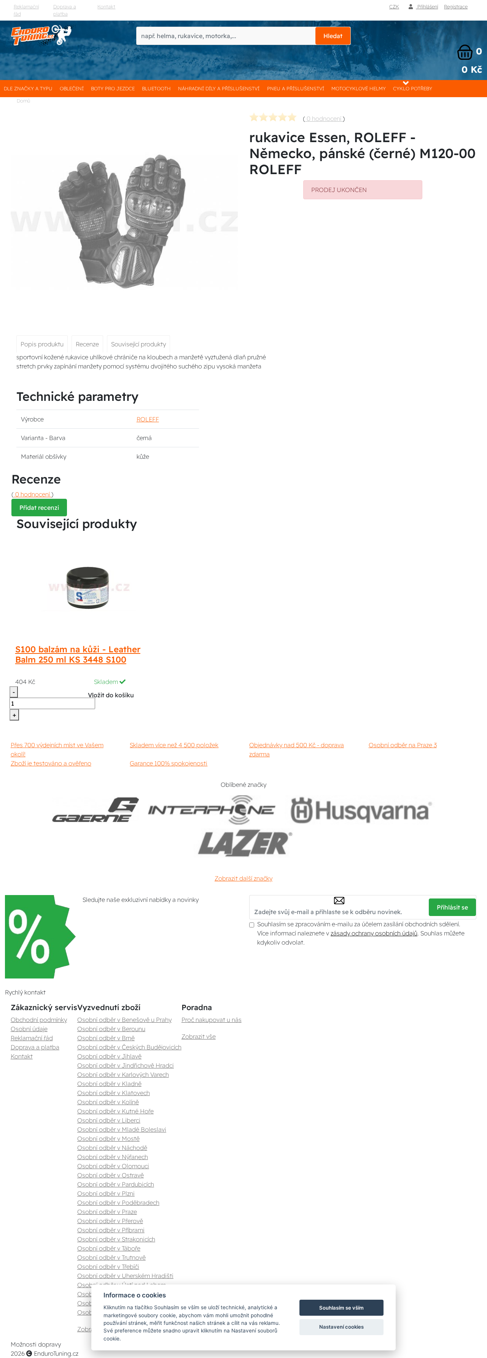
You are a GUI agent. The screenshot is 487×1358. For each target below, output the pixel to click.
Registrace (456, 6)
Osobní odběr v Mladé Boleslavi (121, 1129)
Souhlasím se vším (341, 1308)
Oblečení (72, 88)
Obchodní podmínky (39, 1019)
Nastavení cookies (341, 1327)
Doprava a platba (64, 10)
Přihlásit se (452, 907)
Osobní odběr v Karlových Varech (123, 1074)
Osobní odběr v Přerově (110, 1221)
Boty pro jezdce (113, 88)
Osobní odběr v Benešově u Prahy (124, 1019)
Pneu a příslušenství (295, 88)
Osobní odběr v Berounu (111, 1029)
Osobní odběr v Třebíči (108, 1266)
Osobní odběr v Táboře (108, 1248)
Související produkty (138, 344)
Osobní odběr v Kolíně (108, 1102)
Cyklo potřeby (412, 88)
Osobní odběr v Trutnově (111, 1257)
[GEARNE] (95, 810)
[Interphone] (211, 810)
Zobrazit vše (198, 1036)
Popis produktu (42, 344)
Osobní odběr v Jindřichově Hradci (125, 1065)
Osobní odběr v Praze (107, 1211)
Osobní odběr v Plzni (106, 1193)
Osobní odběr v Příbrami (111, 1230)
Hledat (332, 36)
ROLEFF (148, 419)
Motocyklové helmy (358, 88)
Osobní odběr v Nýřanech (112, 1157)
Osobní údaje (29, 1029)
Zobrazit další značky (243, 878)
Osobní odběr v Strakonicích (116, 1239)
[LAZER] (243, 843)
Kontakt (106, 6)
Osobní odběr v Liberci (108, 1120)
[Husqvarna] (360, 810)
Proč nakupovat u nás (211, 1019)
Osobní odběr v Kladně (109, 1083)
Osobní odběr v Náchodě (112, 1147)
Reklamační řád (26, 10)
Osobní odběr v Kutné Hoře (115, 1111)
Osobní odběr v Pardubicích (115, 1184)
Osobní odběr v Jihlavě (109, 1056)
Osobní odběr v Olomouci (113, 1166)
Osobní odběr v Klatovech (113, 1093)
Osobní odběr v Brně (106, 1038)
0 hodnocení (324, 118)
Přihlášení (427, 6)
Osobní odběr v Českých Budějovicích (129, 1047)
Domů (23, 101)
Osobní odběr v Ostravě (110, 1175)
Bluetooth (156, 88)
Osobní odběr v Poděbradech (118, 1202)
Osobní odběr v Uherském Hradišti (125, 1276)
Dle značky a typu (28, 88)
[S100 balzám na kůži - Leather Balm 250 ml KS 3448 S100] (88, 587)
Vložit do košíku (111, 695)
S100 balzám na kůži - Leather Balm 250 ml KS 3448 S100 (77, 654)
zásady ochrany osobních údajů (374, 933)
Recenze (87, 344)
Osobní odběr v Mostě (108, 1138)
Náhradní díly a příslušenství (218, 88)
